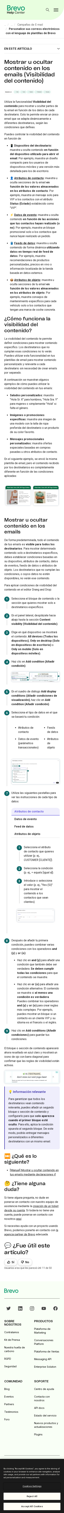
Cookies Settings (32, 1486)
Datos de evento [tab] (25, 819)
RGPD (7, 1358)
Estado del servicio (45, 1415)
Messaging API (42, 1359)
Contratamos (11, 1332)
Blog (7, 1388)
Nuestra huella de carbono (14, 1349)
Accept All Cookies (32, 1506)
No (27, 1262)
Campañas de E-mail (30, 24)
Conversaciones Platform (43, 1342)
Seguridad (10, 1366)
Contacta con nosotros (42, 1398)
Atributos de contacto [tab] (29, 811)
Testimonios (11, 1411)
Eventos (9, 1396)
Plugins (38, 1434)
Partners (9, 1404)
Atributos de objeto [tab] (27, 834)
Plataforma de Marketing (42, 1330)
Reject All (32, 1496)
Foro (7, 1419)
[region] (32, 1486)
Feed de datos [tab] (24, 826)
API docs (39, 1407)
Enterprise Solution (45, 1366)
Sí (13, 1262)
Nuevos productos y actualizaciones (46, 1425)
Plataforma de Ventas (46, 1351)
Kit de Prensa (12, 1339)
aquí (18, 1219)
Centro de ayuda (44, 1388)
